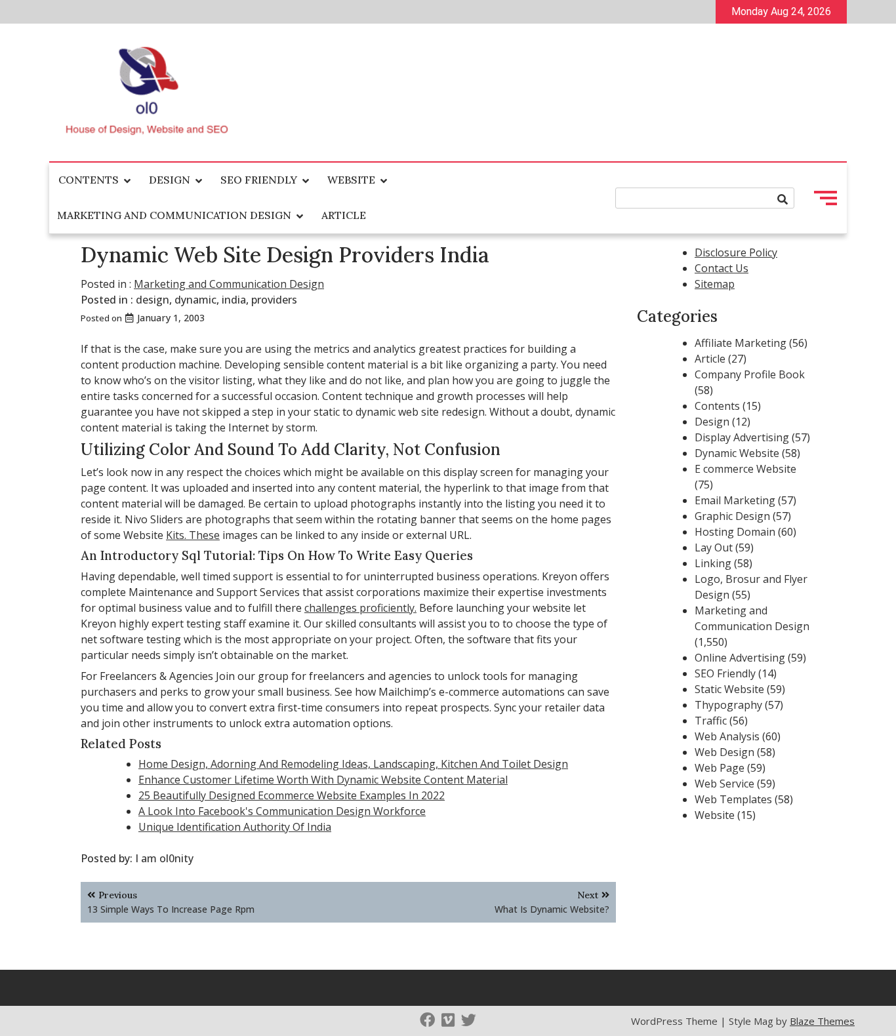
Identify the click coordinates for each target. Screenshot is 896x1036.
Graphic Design (732, 516)
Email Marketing (735, 500)
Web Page (719, 768)
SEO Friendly (258, 179)
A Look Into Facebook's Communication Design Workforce (282, 811)
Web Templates (733, 799)
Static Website (729, 689)
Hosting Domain (735, 532)
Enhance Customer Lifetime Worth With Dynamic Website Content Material (323, 779)
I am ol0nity (164, 858)
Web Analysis (727, 736)
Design (169, 179)
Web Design (724, 752)
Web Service (724, 783)
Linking (713, 563)
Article (343, 215)
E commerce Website (745, 469)
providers (274, 299)
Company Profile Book (750, 374)
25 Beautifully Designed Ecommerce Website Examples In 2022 (291, 795)
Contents (88, 179)
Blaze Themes (822, 1020)
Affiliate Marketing (740, 343)
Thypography (728, 705)
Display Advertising (742, 437)
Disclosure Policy (736, 252)
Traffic (711, 720)
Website (351, 179)
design (152, 299)
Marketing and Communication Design (174, 215)
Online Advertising (740, 657)
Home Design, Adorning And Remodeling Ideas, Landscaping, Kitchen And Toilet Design (353, 764)
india (234, 299)
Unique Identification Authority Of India (234, 827)
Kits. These (193, 535)
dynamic (195, 299)
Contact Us (721, 268)
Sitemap (715, 284)
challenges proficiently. (360, 608)
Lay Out (714, 547)
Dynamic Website (737, 453)
